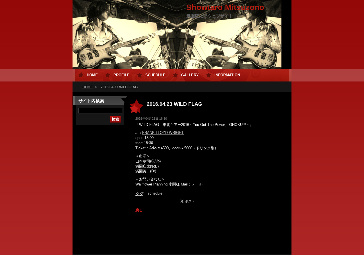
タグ (139, 193)
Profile (121, 75)
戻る (139, 210)
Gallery (190, 75)
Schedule (155, 75)
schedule (155, 193)
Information (227, 75)
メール (196, 184)
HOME (87, 87)
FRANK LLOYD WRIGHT (163, 132)
